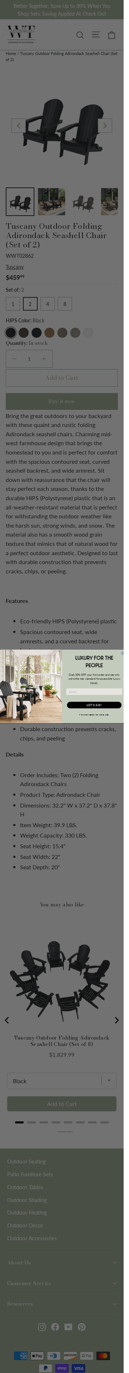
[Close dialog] (123, 653)
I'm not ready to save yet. (94, 715)
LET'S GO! (94, 705)
